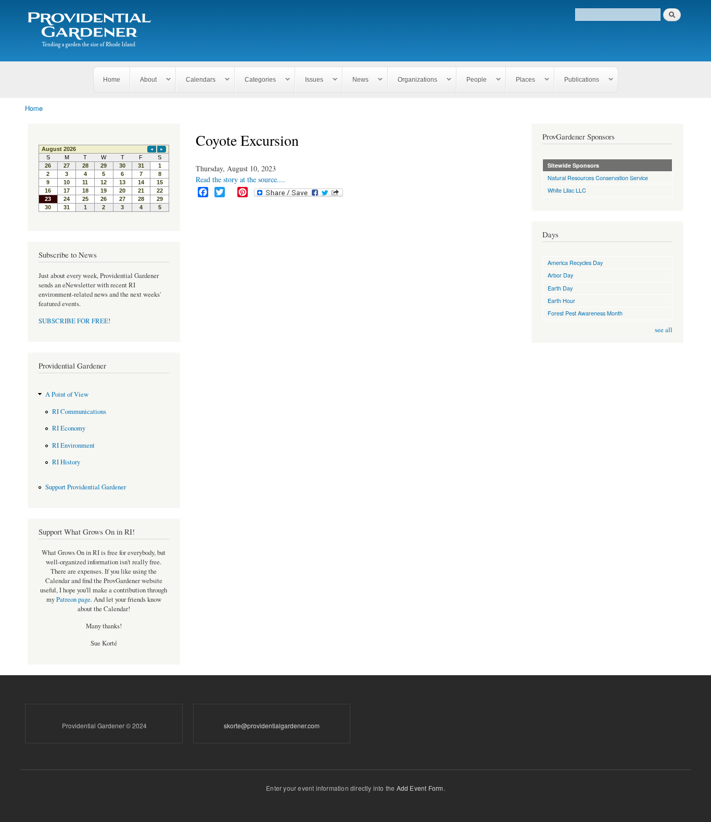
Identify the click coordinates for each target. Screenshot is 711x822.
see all (663, 329)
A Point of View (66, 394)
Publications (577, 80)
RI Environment (73, 445)
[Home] (91, 30)
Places (520, 80)
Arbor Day (560, 275)
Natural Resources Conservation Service (598, 177)
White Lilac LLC (567, 190)
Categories (255, 80)
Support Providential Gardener (85, 487)
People (472, 80)
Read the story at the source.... (240, 179)
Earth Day (560, 288)
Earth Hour (561, 300)
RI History (66, 462)
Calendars (195, 80)
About (144, 80)
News (356, 80)
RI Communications (79, 411)
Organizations (412, 80)
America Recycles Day (575, 262)
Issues (309, 80)
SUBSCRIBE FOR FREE (73, 321)
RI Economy (68, 428)
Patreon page (73, 599)
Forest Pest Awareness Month (585, 313)
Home (111, 79)
